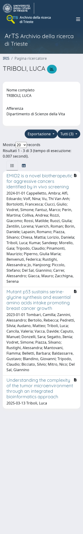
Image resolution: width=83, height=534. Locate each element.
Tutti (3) (67, 133)
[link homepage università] (29, 19)
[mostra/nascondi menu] (78, 19)
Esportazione (40, 133)
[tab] (12, 165)
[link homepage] (18, 8)
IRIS (6, 58)
